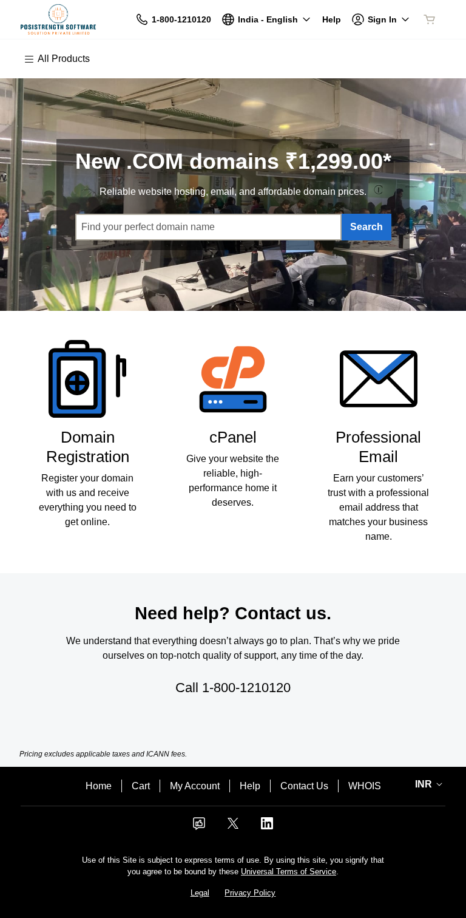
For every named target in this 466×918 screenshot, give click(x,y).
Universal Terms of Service (288, 871)
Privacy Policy (250, 892)
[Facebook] (199, 827)
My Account (195, 786)
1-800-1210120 (246, 687)
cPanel (233, 437)
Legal (200, 892)
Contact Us (304, 786)
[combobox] (208, 227)
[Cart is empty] (429, 19)
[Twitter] (233, 827)
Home (99, 786)
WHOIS (364, 786)
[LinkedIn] (267, 827)
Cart (141, 786)
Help (250, 786)
